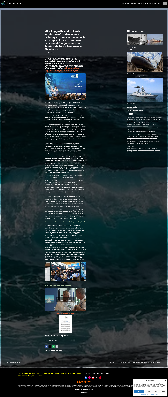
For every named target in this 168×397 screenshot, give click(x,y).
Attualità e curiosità (150, 122)
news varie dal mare (131, 138)
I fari (158, 127)
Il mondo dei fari (130, 129)
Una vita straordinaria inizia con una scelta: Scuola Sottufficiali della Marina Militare (142, 148)
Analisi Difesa (139, 122)
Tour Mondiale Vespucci (131, 146)
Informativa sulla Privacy (154, 394)
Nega (149, 391)
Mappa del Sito (84, 392)
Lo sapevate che (130, 136)
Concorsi (158, 124)
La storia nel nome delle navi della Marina (134, 134)
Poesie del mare (130, 139)
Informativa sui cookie (145, 394)
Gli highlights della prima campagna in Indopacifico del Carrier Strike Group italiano (142, 127)
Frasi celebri (145, 126)
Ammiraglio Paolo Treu (131, 122)
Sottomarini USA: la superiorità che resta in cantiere (141, 76)
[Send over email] (53, 346)
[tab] (64, 282)
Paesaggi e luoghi (153, 138)
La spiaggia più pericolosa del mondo (147, 132)
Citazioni (154, 124)
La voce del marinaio (146, 134)
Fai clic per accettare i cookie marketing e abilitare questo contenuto (65, 299)
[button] (165, 380)
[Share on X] (50, 346)
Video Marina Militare (149, 150)
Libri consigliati (154, 134)
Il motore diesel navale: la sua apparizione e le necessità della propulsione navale (141, 131)
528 (131, 110)
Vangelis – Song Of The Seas (132, 150)
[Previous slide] (46, 271)
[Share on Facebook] (46, 346)
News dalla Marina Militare (151, 136)
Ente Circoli (129, 126)
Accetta (139, 391)
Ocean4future (139, 138)
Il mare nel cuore (14, 3)
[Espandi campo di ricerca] (165, 3)
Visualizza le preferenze (160, 391)
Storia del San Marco (131, 143)
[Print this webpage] (57, 346)
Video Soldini (129, 151)
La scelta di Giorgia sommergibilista (133, 132)
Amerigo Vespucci (148, 121)
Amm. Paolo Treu (155, 121)
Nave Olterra (130, 49)
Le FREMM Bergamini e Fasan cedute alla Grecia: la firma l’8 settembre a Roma (143, 106)
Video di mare (141, 150)
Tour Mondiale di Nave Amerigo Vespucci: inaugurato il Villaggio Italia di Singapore (142, 144)
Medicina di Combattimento (140, 136)
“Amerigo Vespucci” (136, 151)
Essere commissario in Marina (137, 126)
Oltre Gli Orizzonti (145, 138)
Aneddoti (143, 122)
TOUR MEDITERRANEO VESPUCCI (142, 143)
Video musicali (157, 150)
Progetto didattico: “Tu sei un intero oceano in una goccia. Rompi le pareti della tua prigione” (143, 141)
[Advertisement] (84, 19)
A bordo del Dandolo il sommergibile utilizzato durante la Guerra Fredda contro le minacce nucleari (144, 117)
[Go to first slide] (85, 271)
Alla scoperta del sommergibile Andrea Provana (135, 121)
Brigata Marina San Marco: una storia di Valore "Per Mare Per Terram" (139, 124)
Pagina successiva (139, 110)
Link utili (159, 134)
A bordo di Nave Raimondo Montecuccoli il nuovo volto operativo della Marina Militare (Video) (144, 119)
